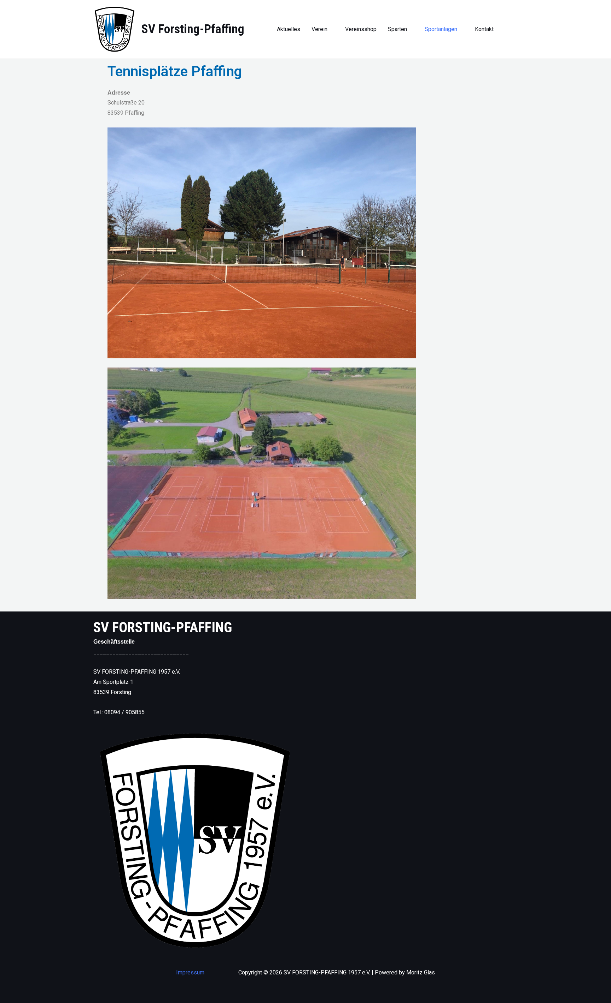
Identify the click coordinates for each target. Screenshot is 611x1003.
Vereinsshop (361, 29)
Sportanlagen (441, 29)
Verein (319, 29)
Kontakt (484, 29)
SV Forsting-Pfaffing (192, 29)
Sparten (397, 29)
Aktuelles (288, 29)
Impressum (190, 972)
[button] (515, 29)
